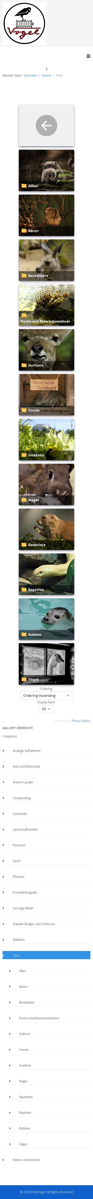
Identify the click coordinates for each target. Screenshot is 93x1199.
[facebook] (47, 69)
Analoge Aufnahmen (26, 751)
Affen (33, 186)
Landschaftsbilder (25, 829)
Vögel (33, 679)
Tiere (16, 955)
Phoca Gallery (81, 721)
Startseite (30, 75)
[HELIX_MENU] (88, 56)
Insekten (36, 455)
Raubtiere (37, 544)
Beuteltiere (38, 275)
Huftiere (35, 365)
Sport (17, 861)
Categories (10, 736)
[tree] (46, 951)
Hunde (34, 410)
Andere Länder (23, 782)
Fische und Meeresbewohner (45, 321)
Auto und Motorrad (26, 766)
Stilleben (19, 940)
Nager (33, 500)
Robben (34, 634)
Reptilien (36, 589)
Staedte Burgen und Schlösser (34, 924)
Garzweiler (20, 814)
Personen (19, 845)
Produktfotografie (25, 892)
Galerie (46, 75)
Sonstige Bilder (23, 908)
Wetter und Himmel (26, 1160)
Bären (33, 230)
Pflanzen (18, 877)
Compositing (21, 798)
